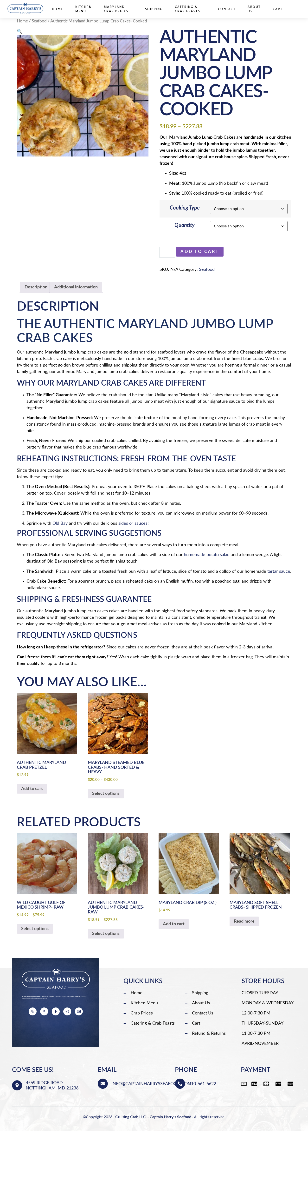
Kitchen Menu (83, 9)
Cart (278, 9)
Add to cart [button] (32, 789)
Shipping (154, 9)
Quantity (184, 225)
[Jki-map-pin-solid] (44, 1011)
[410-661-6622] (180, 1084)
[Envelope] (79, 1011)
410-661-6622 (202, 1084)
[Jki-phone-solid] (33, 1011)
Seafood (39, 21)
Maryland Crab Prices (116, 9)
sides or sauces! (133, 523)
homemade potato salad (207, 555)
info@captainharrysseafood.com (151, 1084)
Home (57, 9)
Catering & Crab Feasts (187, 9)
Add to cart (199, 252)
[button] (19, 31)
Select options (106, 793)
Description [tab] (36, 287)
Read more (244, 921)
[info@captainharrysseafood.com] (103, 1084)
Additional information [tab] (76, 287)
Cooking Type (185, 208)
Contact (227, 9)
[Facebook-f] (56, 1011)
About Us (254, 9)
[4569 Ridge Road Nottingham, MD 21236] (17, 1085)
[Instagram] (67, 1011)
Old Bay (60, 523)
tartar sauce (278, 571)
